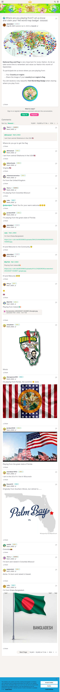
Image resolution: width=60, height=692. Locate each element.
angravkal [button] (10, 569)
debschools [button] (11, 163)
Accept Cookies (49, 682)
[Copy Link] (38, 26)
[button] (4, 25)
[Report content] (56, 18)
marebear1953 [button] (12, 472)
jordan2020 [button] (11, 213)
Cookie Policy (8, 689)
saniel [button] (9, 544)
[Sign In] (57, 1)
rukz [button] (8, 200)
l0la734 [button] (7, 262)
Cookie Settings (49, 689)
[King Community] (30, 1)
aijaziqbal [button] (10, 24)
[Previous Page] (49, 123)
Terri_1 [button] (9, 127)
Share (5, 105)
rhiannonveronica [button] (13, 175)
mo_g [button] (9, 283)
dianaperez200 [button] (12, 377)
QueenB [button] (33, 26)
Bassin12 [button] (10, 484)
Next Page (23, 652)
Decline (49, 686)
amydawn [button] (10, 325)
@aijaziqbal (7, 205)
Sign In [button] (24, 115)
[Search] (55, 1)
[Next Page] (54, 123)
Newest (10, 123)
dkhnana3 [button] (8, 135)
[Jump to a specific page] (57, 123)
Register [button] (34, 115)
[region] (29, 684)
